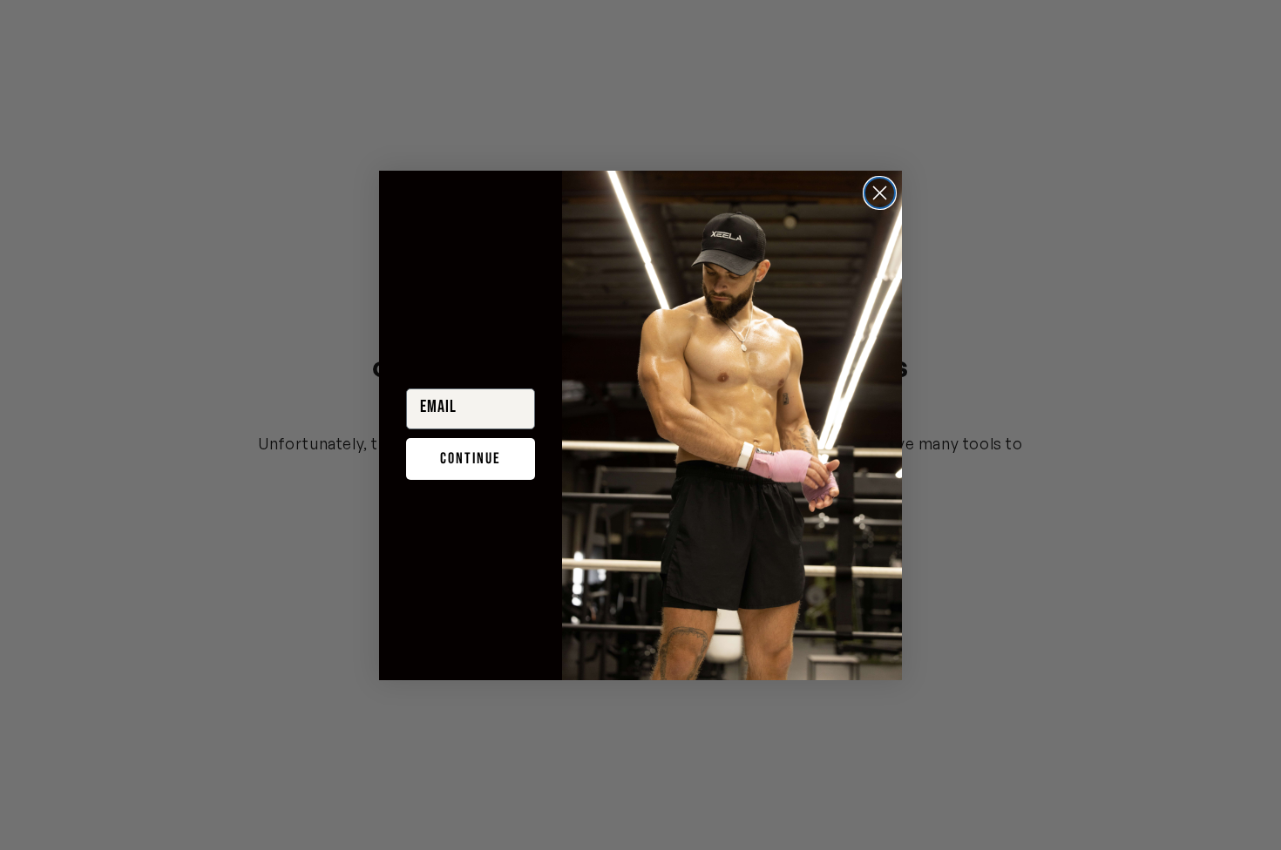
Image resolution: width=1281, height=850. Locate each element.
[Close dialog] (879, 193)
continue (470, 458)
